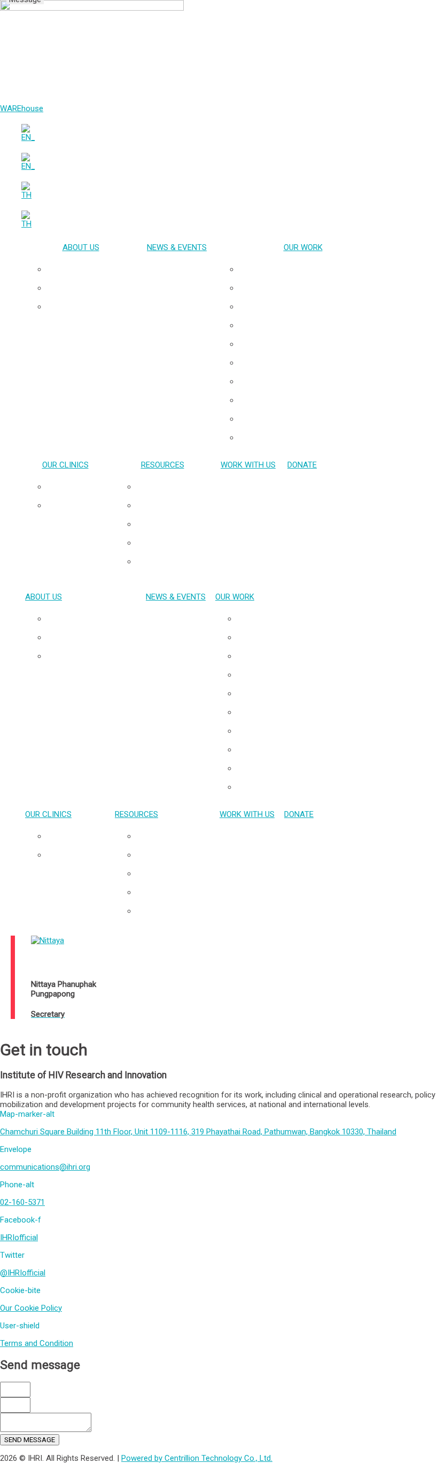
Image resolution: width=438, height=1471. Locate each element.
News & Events (177, 247)
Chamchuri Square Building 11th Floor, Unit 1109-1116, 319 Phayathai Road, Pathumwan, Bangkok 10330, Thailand (198, 1132)
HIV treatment (314, 363)
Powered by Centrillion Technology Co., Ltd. (196, 1458)
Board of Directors (91, 307)
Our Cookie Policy (31, 1308)
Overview (91, 269)
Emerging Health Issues (313, 400)
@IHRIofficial (22, 1273)
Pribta (76, 487)
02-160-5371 (22, 1202)
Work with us (248, 465)
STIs (314, 381)
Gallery (173, 524)
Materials (173, 543)
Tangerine (76, 505)
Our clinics (65, 465)
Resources (162, 465)
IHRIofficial (19, 1237)
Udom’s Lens (173, 561)
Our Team (91, 288)
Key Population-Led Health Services (313, 269)
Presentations (173, 487)
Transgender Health (313, 288)
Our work (303, 247)
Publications (173, 505)
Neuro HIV (313, 325)
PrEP (314, 344)
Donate (302, 465)
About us (80, 247)
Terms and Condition (36, 1343)
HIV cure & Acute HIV (313, 307)
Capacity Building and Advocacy (313, 419)
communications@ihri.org (45, 1167)
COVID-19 (313, 437)
